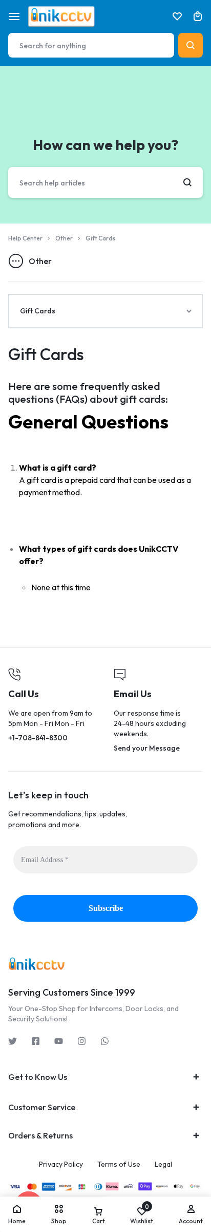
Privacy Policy (61, 1164)
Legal (163, 1164)
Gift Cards (46, 354)
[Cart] (198, 16)
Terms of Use (118, 1164)
